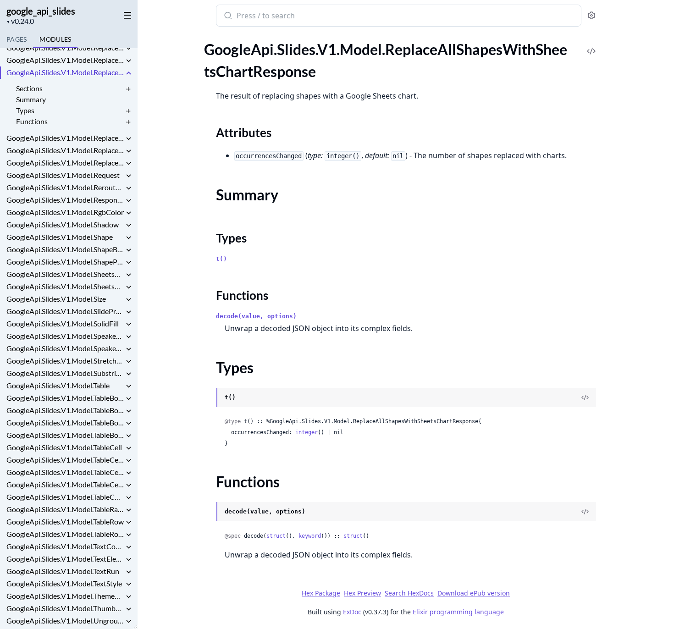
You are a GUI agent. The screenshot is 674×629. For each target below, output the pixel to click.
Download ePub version (473, 593)
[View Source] (591, 45)
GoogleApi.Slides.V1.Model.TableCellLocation (65, 472)
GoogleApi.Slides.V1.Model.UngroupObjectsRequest (65, 620)
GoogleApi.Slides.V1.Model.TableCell (64, 447)
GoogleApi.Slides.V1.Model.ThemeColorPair (65, 595)
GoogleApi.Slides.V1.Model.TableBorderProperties (65, 422)
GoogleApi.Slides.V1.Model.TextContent (65, 546)
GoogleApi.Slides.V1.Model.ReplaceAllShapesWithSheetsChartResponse (65, 72)
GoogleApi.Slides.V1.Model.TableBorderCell (65, 397)
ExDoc (352, 611)
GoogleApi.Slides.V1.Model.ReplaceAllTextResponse (65, 150)
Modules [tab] (55, 39)
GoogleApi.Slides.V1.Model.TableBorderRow (65, 434)
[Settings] (591, 16)
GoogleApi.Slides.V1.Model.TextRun (62, 571)
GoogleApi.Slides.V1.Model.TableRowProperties (65, 534)
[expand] (128, 49)
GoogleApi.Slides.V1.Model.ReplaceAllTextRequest (65, 137)
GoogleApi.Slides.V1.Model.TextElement (65, 558)
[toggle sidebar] (126, 14)
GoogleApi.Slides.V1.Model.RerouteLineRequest (65, 187)
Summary (31, 99)
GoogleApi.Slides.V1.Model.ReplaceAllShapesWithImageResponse (65, 47)
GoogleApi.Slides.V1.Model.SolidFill (62, 323)
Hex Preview (362, 593)
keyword (309, 536)
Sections (29, 88)
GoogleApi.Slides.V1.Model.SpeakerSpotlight (65, 335)
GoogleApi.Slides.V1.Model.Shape (59, 236)
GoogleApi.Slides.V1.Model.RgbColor (65, 212)
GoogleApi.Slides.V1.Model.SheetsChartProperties (65, 286)
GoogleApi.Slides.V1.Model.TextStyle (64, 583)
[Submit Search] (227, 16)
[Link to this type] (207, 398)
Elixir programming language (458, 611)
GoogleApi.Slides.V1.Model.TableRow (65, 521)
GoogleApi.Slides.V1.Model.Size (56, 298)
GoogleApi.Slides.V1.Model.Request (63, 175)
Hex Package (321, 593)
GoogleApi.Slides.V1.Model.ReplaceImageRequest (65, 162)
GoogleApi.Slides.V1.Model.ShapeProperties (65, 261)
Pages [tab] (16, 39)
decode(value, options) (256, 316)
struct (276, 536)
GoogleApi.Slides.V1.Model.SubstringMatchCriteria (65, 373)
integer (306, 432)
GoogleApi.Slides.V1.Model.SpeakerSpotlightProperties (65, 348)
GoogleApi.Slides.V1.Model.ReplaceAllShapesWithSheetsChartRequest (65, 59)
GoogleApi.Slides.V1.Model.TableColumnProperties (65, 496)
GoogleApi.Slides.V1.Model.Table (58, 385)
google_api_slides (40, 11)
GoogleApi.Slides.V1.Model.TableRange (65, 509)
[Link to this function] (207, 512)
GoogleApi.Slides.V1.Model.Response (65, 199)
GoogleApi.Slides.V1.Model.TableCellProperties (65, 484)
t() (221, 258)
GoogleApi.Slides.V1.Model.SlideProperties (65, 311)
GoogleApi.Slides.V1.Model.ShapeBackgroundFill (65, 249)
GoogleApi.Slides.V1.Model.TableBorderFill (65, 410)
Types (25, 110)
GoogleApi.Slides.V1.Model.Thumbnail (65, 608)
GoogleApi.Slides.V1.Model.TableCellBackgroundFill (65, 459)
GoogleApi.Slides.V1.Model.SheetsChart (65, 274)
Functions (32, 121)
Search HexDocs (409, 593)
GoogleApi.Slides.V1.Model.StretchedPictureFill (65, 360)
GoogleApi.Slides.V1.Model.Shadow (62, 224)
